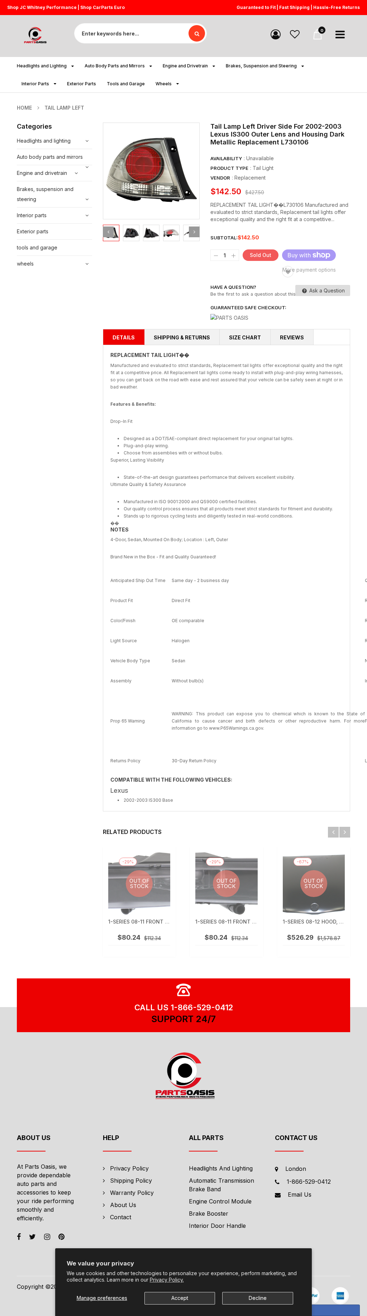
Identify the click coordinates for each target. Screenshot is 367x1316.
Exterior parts (32, 231)
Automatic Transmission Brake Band (221, 1185)
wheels (25, 264)
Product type (229, 168)
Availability (226, 158)
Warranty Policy (132, 1192)
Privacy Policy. (167, 1280)
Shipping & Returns (182, 337)
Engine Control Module (220, 1201)
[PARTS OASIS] (183, 1077)
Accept (179, 1298)
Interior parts (32, 215)
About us (123, 1204)
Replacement (250, 178)
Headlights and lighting (44, 141)
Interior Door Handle (217, 1225)
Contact (120, 1217)
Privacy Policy (129, 1168)
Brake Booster (208, 1213)
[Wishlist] (295, 34)
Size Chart (245, 337)
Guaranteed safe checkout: (248, 307)
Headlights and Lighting (221, 1168)
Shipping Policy (131, 1180)
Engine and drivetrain (42, 173)
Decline (258, 1298)
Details (124, 337)
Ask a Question (326, 290)
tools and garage (37, 247)
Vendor (220, 178)
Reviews (292, 337)
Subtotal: (224, 237)
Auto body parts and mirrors (50, 157)
